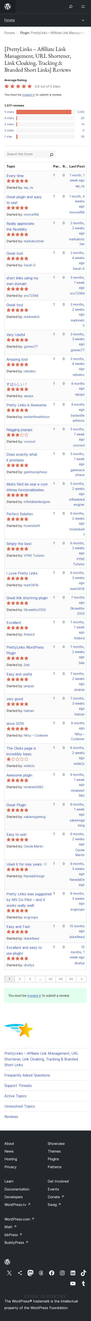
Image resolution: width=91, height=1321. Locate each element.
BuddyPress (16, 1242)
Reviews (11, 1116)
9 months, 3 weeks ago (77, 869)
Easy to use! (16, 834)
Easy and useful (19, 674)
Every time (15, 176)
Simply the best (19, 543)
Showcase (56, 1143)
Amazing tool (17, 359)
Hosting (10, 1159)
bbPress (13, 1235)
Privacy (10, 1167)
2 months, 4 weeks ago (77, 258)
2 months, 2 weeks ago (77, 228)
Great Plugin (16, 805)
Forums (9, 20)
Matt (10, 1227)
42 (50, 979)
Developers (13, 1197)
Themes (54, 1151)
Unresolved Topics (19, 1106)
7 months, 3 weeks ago (77, 703)
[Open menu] (84, 6)
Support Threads (18, 1085)
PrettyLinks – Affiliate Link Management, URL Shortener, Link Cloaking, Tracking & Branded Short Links (41, 1059)
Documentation (16, 1189)
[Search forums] (51, 154)
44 (71, 979)
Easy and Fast (18, 926)
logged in (28, 94)
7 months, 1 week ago (77, 627)
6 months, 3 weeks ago (77, 578)
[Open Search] (70, 6)
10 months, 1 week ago (77, 952)
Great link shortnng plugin (27, 598)
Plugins (53, 1159)
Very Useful (15, 334)
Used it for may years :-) (26, 864)
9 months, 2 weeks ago (77, 839)
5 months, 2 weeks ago (77, 489)
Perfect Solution (19, 514)
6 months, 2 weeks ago (77, 518)
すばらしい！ (17, 384)
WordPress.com (19, 1219)
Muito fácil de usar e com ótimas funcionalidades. (27, 487)
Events (53, 1189)
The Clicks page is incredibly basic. (21, 751)
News (9, 1151)
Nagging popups (19, 429)
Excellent (13, 622)
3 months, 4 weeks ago (77, 364)
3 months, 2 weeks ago (77, 309)
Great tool (14, 253)
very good (14, 699)
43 (61, 979)
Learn (8, 1181)
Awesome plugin (19, 775)
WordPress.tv (17, 1204)
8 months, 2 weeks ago (77, 753)
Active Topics (15, 1096)
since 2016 (15, 723)
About (9, 1143)
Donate (56, 1197)
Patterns (55, 1167)
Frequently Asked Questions (27, 1075)
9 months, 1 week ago (77, 780)
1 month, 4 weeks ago (77, 201)
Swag (54, 1204)
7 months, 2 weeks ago (77, 652)
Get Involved (58, 1181)
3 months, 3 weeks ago (77, 339)
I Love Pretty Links (22, 573)
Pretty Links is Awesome (26, 405)
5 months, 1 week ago (77, 434)
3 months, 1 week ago (77, 282)
